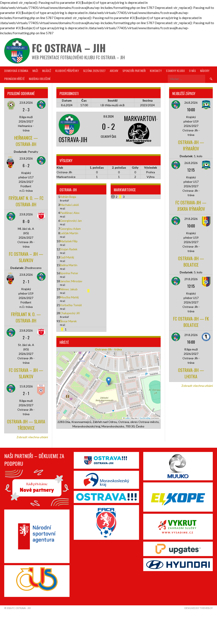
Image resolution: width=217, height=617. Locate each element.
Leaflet (127, 418)
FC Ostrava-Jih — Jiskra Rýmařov (190, 205)
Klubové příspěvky (67, 70)
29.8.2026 (191, 218)
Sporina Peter (69, 273)
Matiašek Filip (69, 241)
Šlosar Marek (68, 321)
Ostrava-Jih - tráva (108, 349)
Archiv (114, 70)
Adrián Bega (68, 196)
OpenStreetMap (144, 418)
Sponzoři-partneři (134, 70)
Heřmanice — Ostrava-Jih (26, 141)
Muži (35, 70)
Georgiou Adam (70, 228)
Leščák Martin (69, 233)
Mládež (46, 70)
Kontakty (156, 70)
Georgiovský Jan (71, 220)
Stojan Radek (68, 249)
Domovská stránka (16, 70)
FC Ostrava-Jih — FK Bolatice (191, 321)
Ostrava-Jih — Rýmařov (191, 145)
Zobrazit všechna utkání (32, 437)
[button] (108, 381)
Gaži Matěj (67, 257)
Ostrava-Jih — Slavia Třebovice (26, 424)
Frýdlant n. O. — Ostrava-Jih (26, 317)
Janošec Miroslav (71, 281)
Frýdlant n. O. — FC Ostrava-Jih (26, 201)
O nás (192, 70)
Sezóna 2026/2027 (94, 70)
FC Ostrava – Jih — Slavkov (26, 257)
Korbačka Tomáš (71, 305)
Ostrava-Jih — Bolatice (191, 261)
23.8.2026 (26, 102)
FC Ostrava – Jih (69, 47)
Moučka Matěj (69, 297)
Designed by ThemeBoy (198, 608)
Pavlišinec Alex (69, 213)
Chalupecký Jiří (70, 313)
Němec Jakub (69, 289)
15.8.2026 (26, 386)
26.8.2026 (191, 102)
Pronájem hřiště (14, 78)
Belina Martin (68, 265)
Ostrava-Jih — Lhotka (191, 373)
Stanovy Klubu (175, 70)
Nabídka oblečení (39, 78)
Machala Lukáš (69, 205)
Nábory (204, 70)
